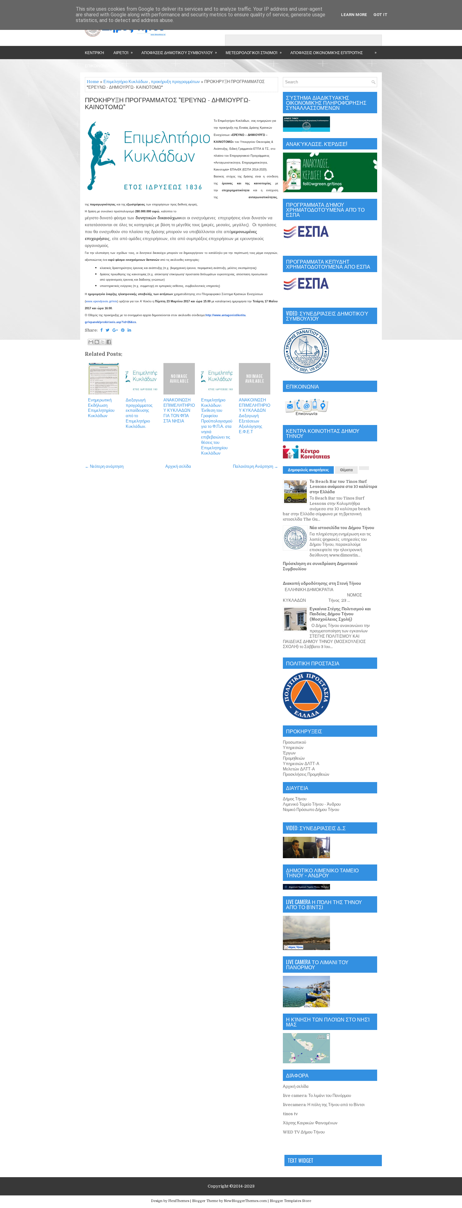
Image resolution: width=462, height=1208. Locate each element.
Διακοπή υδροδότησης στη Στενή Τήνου (322, 583)
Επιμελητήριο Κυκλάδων (125, 81)
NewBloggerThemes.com (245, 1201)
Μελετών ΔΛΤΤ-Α (299, 769)
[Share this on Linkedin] (129, 330)
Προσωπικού (294, 742)
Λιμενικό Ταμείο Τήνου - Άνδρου (312, 804)
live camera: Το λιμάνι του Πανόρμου (317, 1095)
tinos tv (290, 1113)
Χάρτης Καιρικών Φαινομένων (310, 1123)
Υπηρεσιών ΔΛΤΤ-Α (301, 763)
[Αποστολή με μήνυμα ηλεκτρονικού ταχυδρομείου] (91, 342)
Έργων (289, 753)
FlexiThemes (178, 1201)
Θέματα (346, 470)
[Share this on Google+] (115, 330)
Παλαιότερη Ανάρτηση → (255, 466)
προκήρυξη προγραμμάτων (175, 81)
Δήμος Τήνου (294, 799)
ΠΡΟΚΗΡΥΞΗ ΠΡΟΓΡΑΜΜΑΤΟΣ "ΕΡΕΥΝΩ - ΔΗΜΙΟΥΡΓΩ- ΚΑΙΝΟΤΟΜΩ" (167, 104)
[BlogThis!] (97, 342)
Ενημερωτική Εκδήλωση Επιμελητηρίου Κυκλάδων (101, 408)
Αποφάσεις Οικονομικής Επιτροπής (326, 52)
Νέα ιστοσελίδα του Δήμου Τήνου (342, 527)
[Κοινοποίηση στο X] (103, 342)
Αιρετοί (123, 52)
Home (93, 81)
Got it (380, 14)
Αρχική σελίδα (178, 466)
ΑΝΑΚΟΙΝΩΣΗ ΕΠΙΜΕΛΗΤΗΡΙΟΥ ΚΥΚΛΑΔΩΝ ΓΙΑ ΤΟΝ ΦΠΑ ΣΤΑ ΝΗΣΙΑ (179, 411)
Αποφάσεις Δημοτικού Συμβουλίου (179, 52)
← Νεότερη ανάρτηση (104, 466)
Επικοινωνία (97, 65)
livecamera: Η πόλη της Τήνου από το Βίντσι (324, 1104)
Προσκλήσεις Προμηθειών (306, 774)
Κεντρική (94, 52)
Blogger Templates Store (290, 1201)
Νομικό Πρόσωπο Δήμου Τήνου (311, 809)
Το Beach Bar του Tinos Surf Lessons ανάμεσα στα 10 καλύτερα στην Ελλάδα (343, 487)
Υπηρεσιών (293, 747)
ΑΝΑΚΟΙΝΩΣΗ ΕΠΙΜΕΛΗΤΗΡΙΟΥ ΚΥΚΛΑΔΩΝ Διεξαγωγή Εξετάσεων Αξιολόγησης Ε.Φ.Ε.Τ (254, 416)
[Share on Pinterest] (122, 330)
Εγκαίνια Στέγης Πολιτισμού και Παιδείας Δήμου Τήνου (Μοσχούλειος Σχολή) (340, 614)
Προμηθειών (294, 758)
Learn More (354, 14)
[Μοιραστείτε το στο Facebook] (109, 342)
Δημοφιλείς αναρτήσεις (308, 470)
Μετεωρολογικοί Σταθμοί (254, 52)
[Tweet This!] (107, 330)
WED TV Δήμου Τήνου (304, 1132)
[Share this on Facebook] (101, 330)
